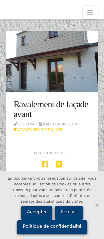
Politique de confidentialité (52, 226)
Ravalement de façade (39, 129)
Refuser (69, 211)
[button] (90, 12)
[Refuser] (97, 205)
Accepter (37, 211)
